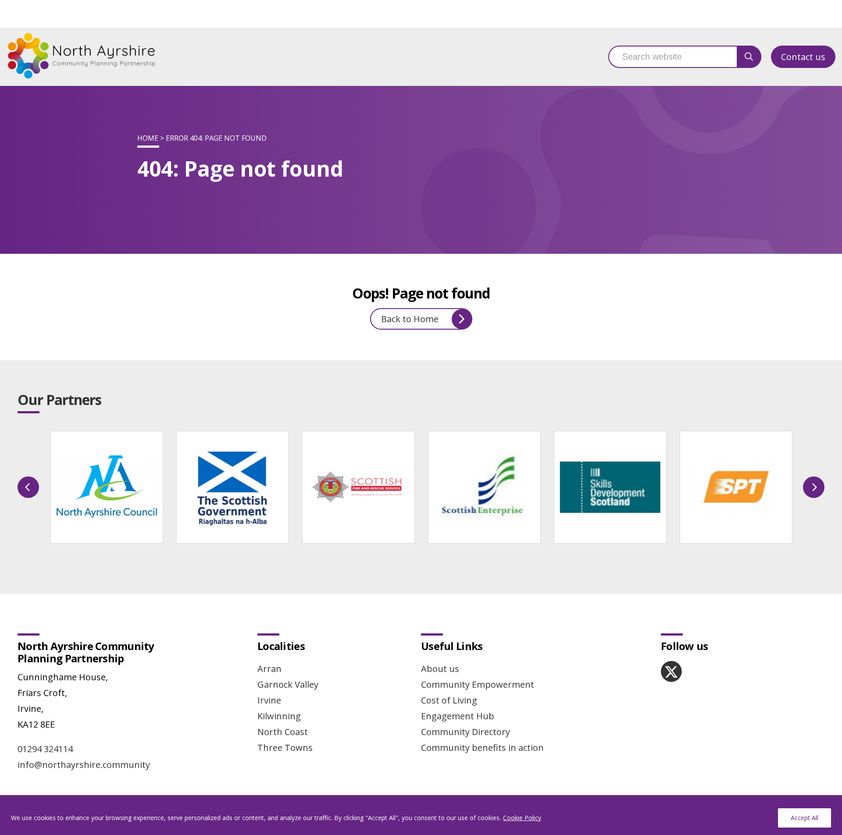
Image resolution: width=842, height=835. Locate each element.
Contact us (803, 57)
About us (440, 669)
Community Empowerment (477, 684)
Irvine (269, 700)
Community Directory (465, 732)
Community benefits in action (482, 747)
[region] (421, 815)
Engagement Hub (457, 716)
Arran (269, 669)
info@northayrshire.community (84, 765)
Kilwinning (279, 716)
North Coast (282, 732)
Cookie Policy (522, 818)
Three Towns (285, 747)
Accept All (804, 818)
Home (147, 138)
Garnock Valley (287, 684)
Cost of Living (449, 700)
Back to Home (410, 319)
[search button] (749, 57)
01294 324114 (45, 749)
